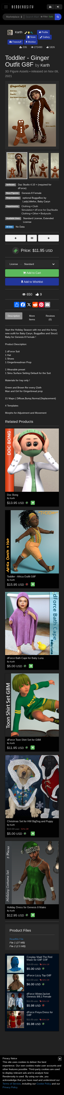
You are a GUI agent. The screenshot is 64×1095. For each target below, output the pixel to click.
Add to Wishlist (33, 281)
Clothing (26, 206)
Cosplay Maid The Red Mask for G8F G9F (39, 958)
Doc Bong (12, 494)
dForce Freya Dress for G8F (40, 1014)
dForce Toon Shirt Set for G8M (24, 739)
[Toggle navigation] (6, 7)
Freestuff (16, 42)
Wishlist (31, 42)
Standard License (32, 218)
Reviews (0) (50, 317)
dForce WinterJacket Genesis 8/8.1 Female (39, 995)
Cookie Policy (44, 1083)
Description (14, 315)
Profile (44, 32)
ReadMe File (16, 939)
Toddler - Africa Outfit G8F (21, 576)
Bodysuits (46, 213)
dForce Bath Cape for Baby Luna (25, 658)
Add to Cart (33, 273)
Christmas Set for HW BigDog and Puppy (30, 821)
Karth (45, 65)
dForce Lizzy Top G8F (39, 975)
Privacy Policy (10, 1087)
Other (35, 213)
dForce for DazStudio (46, 209)
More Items (32, 317)
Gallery (46, 37)
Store (32, 37)
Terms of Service (12, 1083)
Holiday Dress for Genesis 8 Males (26, 907)
